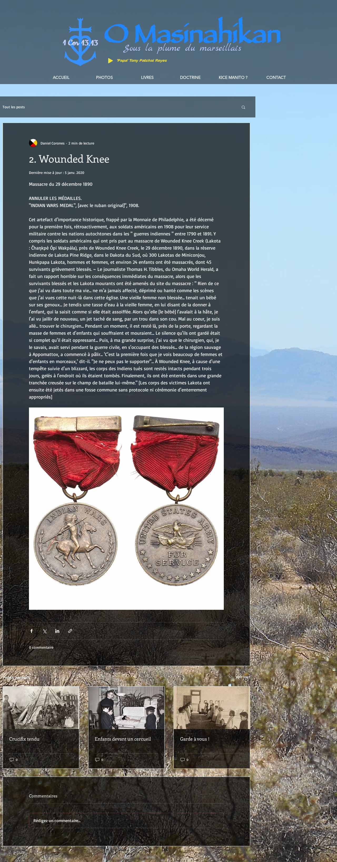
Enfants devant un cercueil (123, 739)
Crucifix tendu (24, 739)
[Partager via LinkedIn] (57, 630)
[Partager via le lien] (70, 630)
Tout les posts (14, 107)
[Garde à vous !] (212, 707)
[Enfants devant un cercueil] (126, 707)
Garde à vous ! (195, 739)
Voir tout (243, 676)
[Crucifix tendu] (41, 707)
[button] (243, 107)
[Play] (110, 60)
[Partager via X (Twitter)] (44, 630)
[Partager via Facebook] (31, 630)
